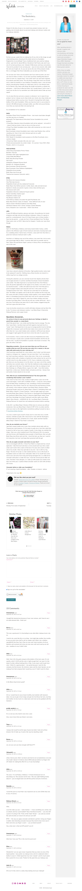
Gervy (8, 628)
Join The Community (12, 1)
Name (9, 582)
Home (33, 883)
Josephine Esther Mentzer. (15, 411)
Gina (7, 846)
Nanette (9, 786)
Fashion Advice (29, 13)
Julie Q (8, 865)
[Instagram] (63, 1)
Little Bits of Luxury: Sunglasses (28, 532)
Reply (48, 613)
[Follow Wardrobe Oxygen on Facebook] (15, 883)
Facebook (36, 1)
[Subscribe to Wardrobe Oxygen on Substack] (22, 883)
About (41, 883)
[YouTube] (69, 1)
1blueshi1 (9, 752)
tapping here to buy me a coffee (26, 479)
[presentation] (15, 523)
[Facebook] (77, 1)
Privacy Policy (59, 883)
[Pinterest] (66, 1)
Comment (9, 560)
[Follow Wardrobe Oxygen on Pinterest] (25, 883)
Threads (42, 1)
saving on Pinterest (34, 483)
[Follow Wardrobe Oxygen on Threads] (17, 883)
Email (32, 582)
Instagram (30, 1)
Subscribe (4, 1)
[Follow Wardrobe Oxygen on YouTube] (20, 883)
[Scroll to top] (80, 887)
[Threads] (79, 1)
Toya (7, 724)
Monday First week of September (16, 505)
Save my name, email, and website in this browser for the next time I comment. (28, 586)
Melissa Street (11, 801)
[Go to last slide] (11, 531)
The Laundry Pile (22, 1)
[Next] (47, 531)
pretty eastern (11, 708)
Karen (8, 739)
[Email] (71, 1)
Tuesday (48, 505)
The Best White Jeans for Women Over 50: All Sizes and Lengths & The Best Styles (15, 536)
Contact (49, 883)
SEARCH (72, 5)
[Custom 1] (74, 1)
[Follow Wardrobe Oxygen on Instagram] (12, 883)
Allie (7, 654)
